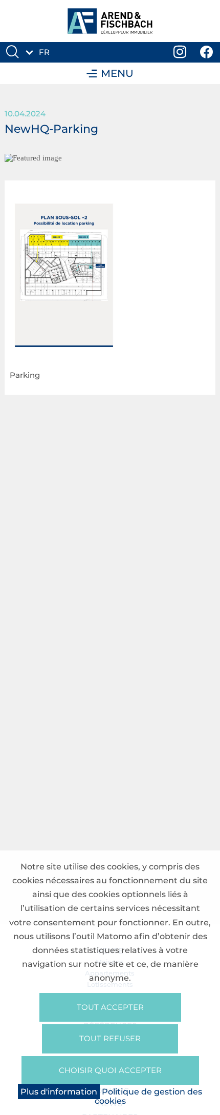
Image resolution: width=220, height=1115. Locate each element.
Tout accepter (110, 1007)
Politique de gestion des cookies (149, 1096)
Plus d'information (58, 1092)
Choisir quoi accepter (110, 1070)
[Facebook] (207, 52)
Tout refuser (110, 1038)
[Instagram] (180, 52)
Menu (117, 73)
